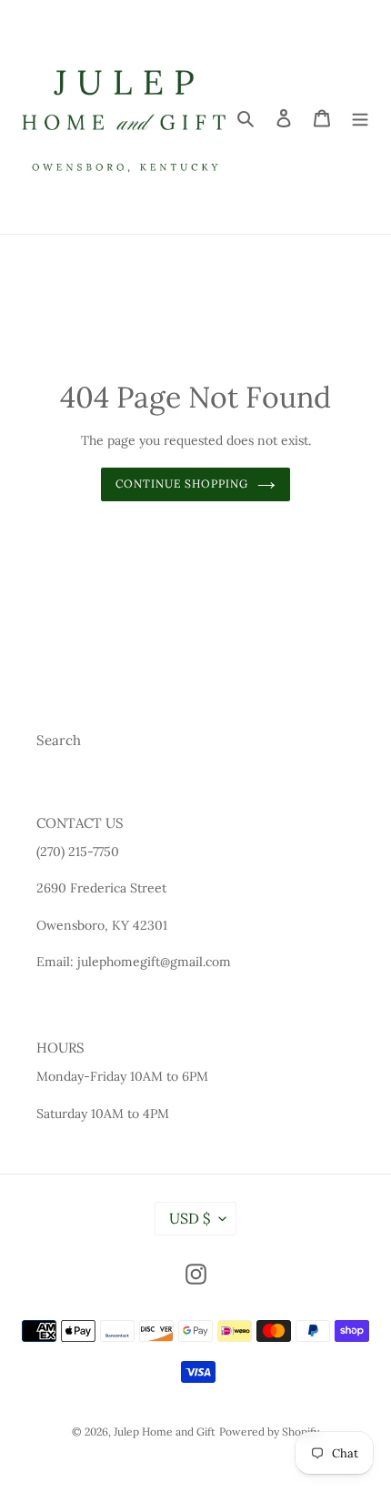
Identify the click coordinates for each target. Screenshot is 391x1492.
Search (58, 740)
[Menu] (360, 116)
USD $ (189, 1218)
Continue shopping (182, 483)
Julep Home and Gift (165, 1431)
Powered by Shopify (269, 1431)
